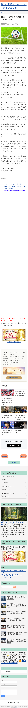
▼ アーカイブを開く (6, 671)
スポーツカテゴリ (14, 462)
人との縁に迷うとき (6, 482)
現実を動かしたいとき (7, 489)
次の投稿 (4, 456)
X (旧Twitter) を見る (14, 445)
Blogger (17, 702)
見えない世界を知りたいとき (9, 493)
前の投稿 (23, 456)
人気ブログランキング (14, 342)
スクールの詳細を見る (14, 377)
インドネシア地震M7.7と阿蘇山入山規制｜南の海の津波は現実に (16, 641)
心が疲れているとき (6, 479)
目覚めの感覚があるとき (8, 486)
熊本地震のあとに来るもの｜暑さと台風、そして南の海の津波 (16, 605)
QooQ (16, 707)
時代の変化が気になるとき (8, 496)
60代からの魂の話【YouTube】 (11, 575)
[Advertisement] (14, 257)
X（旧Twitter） (6, 577)
